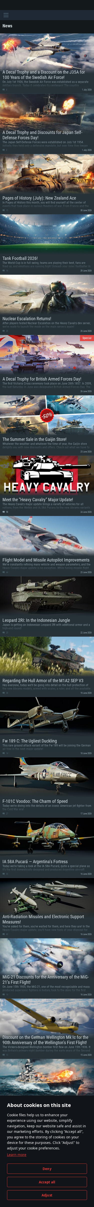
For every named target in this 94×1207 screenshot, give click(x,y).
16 (7, 270)
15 (7, 210)
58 (7, 512)
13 (7, 1055)
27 (7, 813)
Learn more (16, 1154)
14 (7, 753)
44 (7, 572)
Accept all (47, 1182)
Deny (47, 1169)
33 (7, 874)
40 (7, 934)
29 (7, 331)
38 (7, 693)
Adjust (47, 1195)
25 (7, 632)
